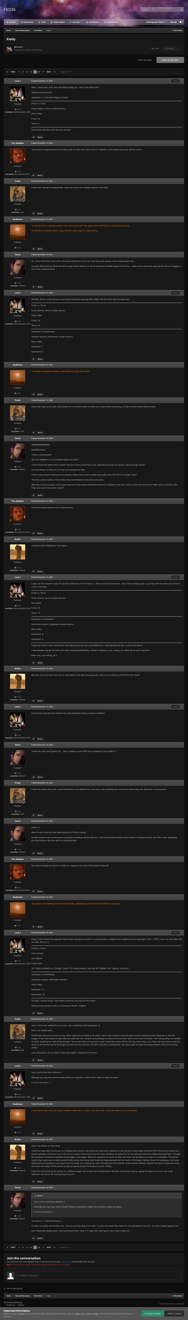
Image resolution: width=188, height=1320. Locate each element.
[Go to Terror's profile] (17, 267)
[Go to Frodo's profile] (17, 193)
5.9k (18, 248)
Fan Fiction (37, 50)
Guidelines (94, 22)
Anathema (17, 219)
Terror (18, 254)
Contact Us (10, 1305)
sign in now (66, 1261)
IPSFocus (18, 1302)
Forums (12, 22)
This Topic (171, 10)
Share (156, 48)
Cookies (20, 1305)
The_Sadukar (17, 143)
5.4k (18, 283)
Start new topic (145, 60)
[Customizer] (181, 22)
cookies (21, 1314)
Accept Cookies (153, 1313)
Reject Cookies (174, 1313)
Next (49, 72)
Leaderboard (112, 22)
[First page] (7, 72)
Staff (43, 22)
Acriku (18, 539)
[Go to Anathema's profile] (17, 232)
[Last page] (55, 72)
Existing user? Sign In (156, 22)
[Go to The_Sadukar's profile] (17, 155)
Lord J (20, 47)
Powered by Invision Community (171, 1304)
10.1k (18, 567)
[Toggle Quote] (35, 1195)
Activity (76, 22)
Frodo (18, 181)
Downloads (28, 22)
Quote (40, 137)
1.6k (19, 109)
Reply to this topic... (30, 1275)
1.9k (19, 209)
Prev (13, 72)
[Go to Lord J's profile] (10, 48)
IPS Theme (8, 1302)
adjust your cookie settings (86, 1314)
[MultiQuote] (33, 137)
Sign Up (173, 22)
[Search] (181, 9)
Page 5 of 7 (65, 72)
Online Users (59, 22)
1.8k (19, 171)
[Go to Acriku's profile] (17, 552)
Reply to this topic (170, 60)
